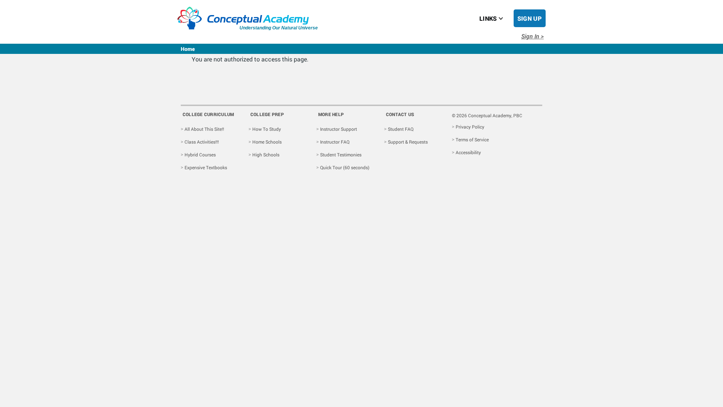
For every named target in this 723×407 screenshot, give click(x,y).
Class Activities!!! (202, 142)
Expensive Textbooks (206, 167)
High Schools (265, 154)
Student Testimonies (341, 154)
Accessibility (468, 152)
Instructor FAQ (334, 142)
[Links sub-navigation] (505, 18)
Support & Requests (408, 142)
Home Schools (267, 142)
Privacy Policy (470, 127)
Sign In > (532, 36)
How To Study (266, 129)
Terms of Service (472, 139)
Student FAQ (400, 129)
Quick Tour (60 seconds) (344, 167)
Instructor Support (338, 129)
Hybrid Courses (200, 154)
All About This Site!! (204, 129)
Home (188, 48)
